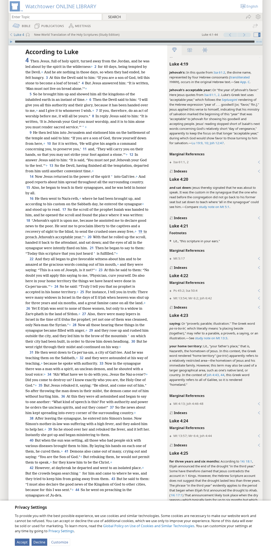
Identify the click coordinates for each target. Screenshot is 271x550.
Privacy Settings (61, 531)
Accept (22, 542)
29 (91, 330)
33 (102, 363)
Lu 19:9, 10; (200, 143)
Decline (39, 542)
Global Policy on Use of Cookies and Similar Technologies (148, 526)
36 (63, 396)
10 (49, 143)
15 (28, 187)
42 (32, 467)
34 (49, 374)
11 (85, 149)
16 (32, 198)
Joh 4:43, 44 (215, 375)
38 (32, 418)
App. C (245, 82)
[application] (135, 41)
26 (28, 308)
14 (32, 176)
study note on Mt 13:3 (211, 338)
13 (51, 165)
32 (82, 358)
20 (90, 237)
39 (50, 429)
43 (113, 478)
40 (32, 440)
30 (133, 341)
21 (92, 248)
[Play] (11, 41)
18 (28, 220)
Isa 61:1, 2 (212, 95)
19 (140, 231)
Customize (59, 542)
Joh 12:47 (216, 143)
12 (131, 154)
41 (67, 451)
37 (112, 407)
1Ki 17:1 (176, 495)
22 (32, 259)
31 (32, 352)
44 (77, 489)
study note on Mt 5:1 (214, 207)
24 (56, 286)
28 (75, 325)
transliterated (240, 77)
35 (41, 385)
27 (84, 314)
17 (64, 209)
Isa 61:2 (219, 72)
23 (101, 270)
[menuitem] (257, 16)
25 (82, 292)
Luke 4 (19, 34)
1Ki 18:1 (246, 461)
